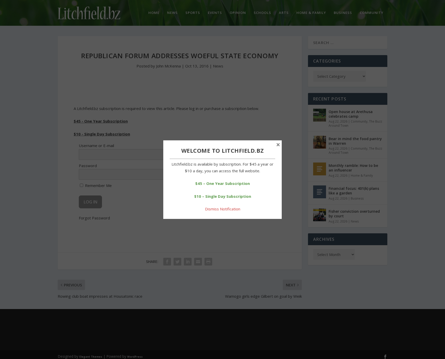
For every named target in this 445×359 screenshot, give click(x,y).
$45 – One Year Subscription (222, 183)
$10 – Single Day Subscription (222, 196)
